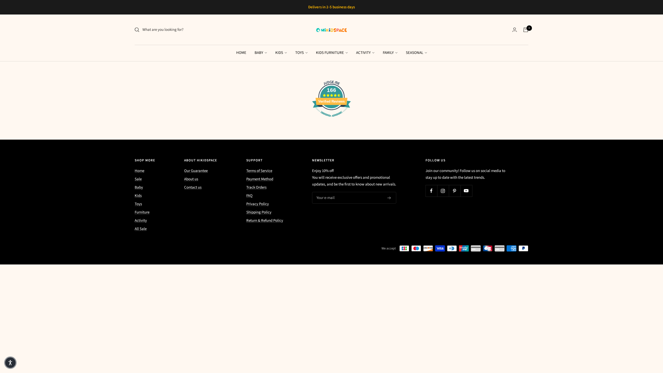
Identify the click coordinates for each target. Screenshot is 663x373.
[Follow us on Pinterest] (454, 191)
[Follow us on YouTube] (466, 191)
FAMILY (388, 52)
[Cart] (525, 29)
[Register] (389, 197)
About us (191, 179)
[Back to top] (641, 338)
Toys (138, 204)
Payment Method (259, 179)
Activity (141, 220)
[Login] (514, 29)
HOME (241, 52)
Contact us (192, 187)
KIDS (279, 52)
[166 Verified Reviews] (331, 119)
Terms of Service (259, 171)
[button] (10, 362)
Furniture (142, 212)
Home (139, 171)
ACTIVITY (363, 52)
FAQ (249, 195)
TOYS (300, 52)
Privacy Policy (257, 204)
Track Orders (256, 187)
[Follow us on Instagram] (443, 191)
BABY (259, 52)
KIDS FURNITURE (330, 52)
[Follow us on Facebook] (431, 191)
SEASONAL (415, 52)
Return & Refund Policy (264, 220)
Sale (138, 179)
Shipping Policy (258, 212)
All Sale (141, 229)
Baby (139, 187)
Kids (138, 195)
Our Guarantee (196, 171)
